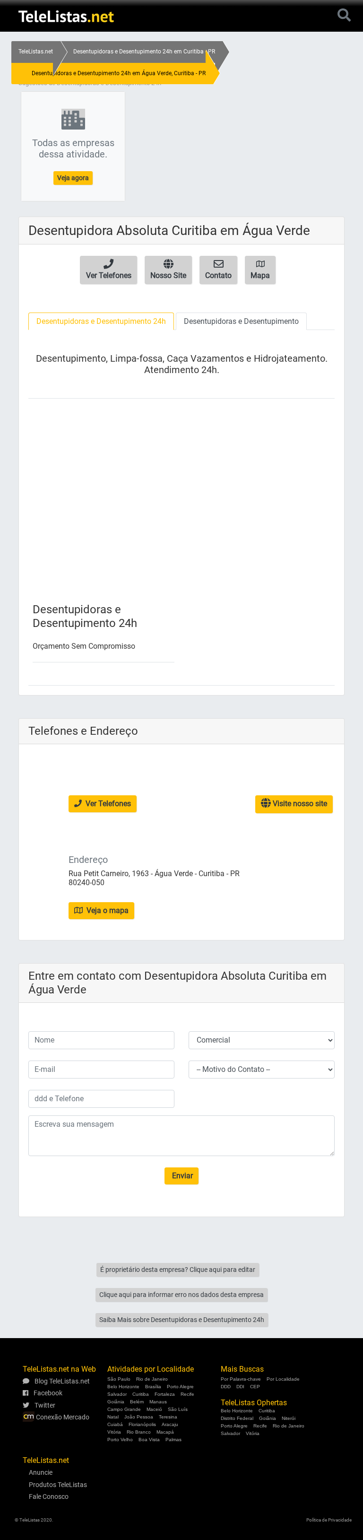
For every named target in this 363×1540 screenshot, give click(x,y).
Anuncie (40, 1472)
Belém (137, 1401)
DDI (240, 1386)
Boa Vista (149, 1439)
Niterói (288, 1418)
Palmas (173, 1439)
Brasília (153, 1386)
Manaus (158, 1401)
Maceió (154, 1409)
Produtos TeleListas (58, 1484)
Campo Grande (124, 1409)
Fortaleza (165, 1394)
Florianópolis (142, 1424)
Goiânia (115, 1401)
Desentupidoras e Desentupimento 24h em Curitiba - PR (144, 51)
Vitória (114, 1432)
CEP (255, 1386)
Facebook (47, 1393)
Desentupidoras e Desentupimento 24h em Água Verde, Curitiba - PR (119, 73)
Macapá (165, 1432)
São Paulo (118, 1379)
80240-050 (86, 882)
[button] (108, 270)
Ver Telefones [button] (107, 803)
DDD (226, 1386)
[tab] (101, 321)
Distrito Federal (237, 1418)
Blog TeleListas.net (61, 1381)
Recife (187, 1394)
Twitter (44, 1405)
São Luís (178, 1409)
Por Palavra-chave (241, 1379)
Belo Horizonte (123, 1386)
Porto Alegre (180, 1386)
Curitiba (140, 1394)
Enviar (181, 1175)
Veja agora (73, 178)
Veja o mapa (107, 910)
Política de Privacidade (329, 1520)
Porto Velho (120, 1439)
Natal (113, 1416)
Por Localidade (283, 1379)
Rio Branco (139, 1432)
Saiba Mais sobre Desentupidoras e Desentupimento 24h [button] (181, 1319)
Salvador (117, 1394)
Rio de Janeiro (152, 1379)
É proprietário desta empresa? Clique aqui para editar (177, 1269)
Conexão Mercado (62, 1417)
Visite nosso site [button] (299, 803)
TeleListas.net (35, 51)
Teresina (168, 1416)
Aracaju (170, 1424)
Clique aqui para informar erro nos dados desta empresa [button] (181, 1294)
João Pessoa (138, 1416)
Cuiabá (115, 1424)
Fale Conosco (49, 1496)
